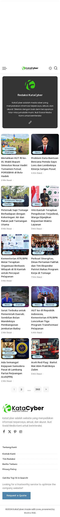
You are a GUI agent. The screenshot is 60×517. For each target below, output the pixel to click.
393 (38, 389)
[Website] (30, 123)
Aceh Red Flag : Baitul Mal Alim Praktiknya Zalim (44, 366)
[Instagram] (20, 432)
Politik (8, 357)
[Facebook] (4, 432)
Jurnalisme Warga (13, 201)
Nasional (50, 305)
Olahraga (9, 152)
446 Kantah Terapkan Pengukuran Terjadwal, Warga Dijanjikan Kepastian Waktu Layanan (45, 217)
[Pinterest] (15, 432)
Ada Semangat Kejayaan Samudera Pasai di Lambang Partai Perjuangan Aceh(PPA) (12, 369)
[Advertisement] (30, 32)
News (37, 204)
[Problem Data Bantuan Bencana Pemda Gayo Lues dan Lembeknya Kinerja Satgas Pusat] (45, 144)
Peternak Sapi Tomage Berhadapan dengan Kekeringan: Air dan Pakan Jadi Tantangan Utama (14, 217)
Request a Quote (16, 495)
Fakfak (8, 204)
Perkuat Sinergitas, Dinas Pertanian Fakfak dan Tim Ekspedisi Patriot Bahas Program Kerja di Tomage (44, 265)
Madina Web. (30, 513)
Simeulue (9, 149)
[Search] (56, 68)
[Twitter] (9, 432)
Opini (37, 152)
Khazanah (9, 353)
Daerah (19, 305)
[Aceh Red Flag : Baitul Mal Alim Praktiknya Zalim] (45, 348)
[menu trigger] (5, 68)
